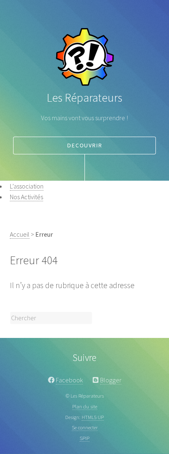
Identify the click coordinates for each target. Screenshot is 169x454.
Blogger (110, 380)
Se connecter (85, 427)
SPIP (84, 438)
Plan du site (84, 406)
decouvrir (84, 145)
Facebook (69, 380)
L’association (26, 186)
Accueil (20, 234)
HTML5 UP (93, 417)
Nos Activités (26, 197)
